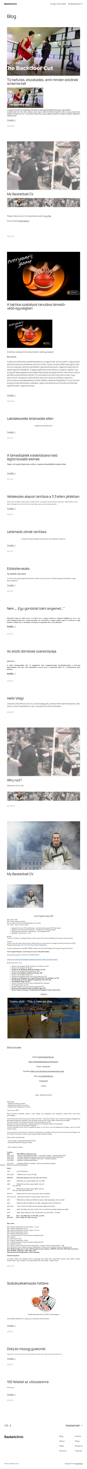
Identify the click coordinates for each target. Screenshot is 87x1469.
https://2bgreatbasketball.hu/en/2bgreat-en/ (43, 1062)
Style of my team (14, 1047)
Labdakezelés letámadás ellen (30, 418)
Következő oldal (74, 1425)
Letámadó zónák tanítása (26, 532)
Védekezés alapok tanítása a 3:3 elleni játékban (43, 496)
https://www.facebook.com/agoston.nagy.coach (47, 1071)
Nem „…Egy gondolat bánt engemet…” (36, 608)
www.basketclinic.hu (45, 1076)
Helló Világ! (15, 698)
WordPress (79, 1463)
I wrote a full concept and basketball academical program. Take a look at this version (32, 959)
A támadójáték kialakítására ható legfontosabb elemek (32, 457)
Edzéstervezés (18, 568)
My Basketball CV (75, 3)
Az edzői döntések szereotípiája (31, 651)
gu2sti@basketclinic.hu (45, 1057)
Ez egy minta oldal (58, 3)
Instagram (43, 1080)
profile (48, 216)
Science (43, 1086)
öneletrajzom (23, 221)
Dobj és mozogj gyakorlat (26, 1349)
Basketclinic (10, 3)
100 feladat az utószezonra (28, 1382)
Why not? (14, 780)
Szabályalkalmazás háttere (28, 1283)
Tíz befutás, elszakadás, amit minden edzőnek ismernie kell (42, 81)
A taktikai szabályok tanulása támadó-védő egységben (36, 306)
